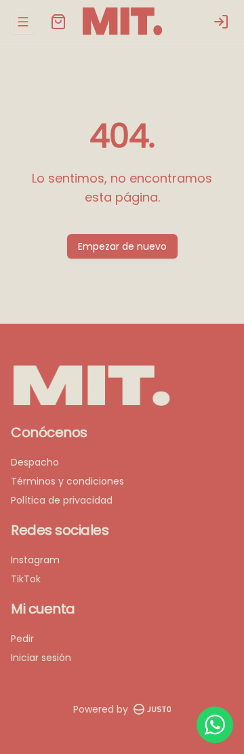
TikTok (26, 579)
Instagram (35, 560)
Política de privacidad (62, 500)
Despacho (35, 462)
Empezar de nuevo (122, 246)
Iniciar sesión (41, 657)
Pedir (22, 638)
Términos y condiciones (67, 481)
